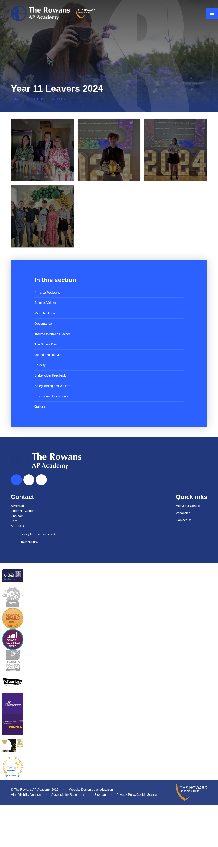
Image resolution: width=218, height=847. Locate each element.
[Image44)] (42, 150)
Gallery (58, 99)
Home (16, 99)
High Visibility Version (26, 794)
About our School (188, 505)
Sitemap (100, 794)
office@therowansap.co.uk (37, 534)
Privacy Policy (126, 794)
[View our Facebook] (28, 479)
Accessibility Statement (67, 794)
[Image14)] (42, 216)
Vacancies (183, 513)
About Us (35, 99)
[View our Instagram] (41, 479)
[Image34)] (109, 150)
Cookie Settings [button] (147, 794)
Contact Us (184, 520)
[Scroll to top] (16, 479)
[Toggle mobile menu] (212, 13)
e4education (104, 789)
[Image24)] (175, 150)
